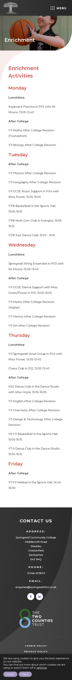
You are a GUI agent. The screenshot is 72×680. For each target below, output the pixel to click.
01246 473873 (36, 573)
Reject (25, 674)
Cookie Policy (36, 646)
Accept (10, 674)
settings (42, 667)
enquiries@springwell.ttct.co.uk (36, 587)
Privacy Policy (41, 652)
